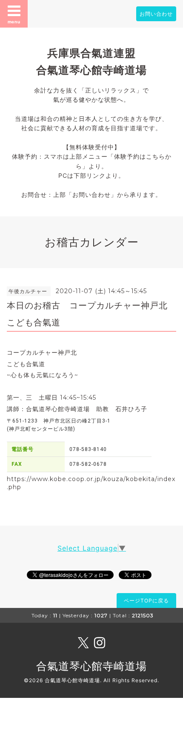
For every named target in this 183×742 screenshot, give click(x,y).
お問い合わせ (156, 14)
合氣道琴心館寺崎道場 (91, 666)
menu (14, 21)
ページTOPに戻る (146, 600)
